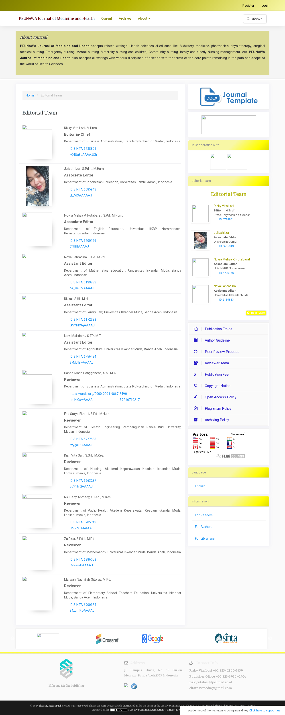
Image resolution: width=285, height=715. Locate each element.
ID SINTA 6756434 (83, 356)
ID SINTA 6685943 (83, 189)
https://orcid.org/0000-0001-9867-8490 (98, 393)
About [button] (143, 18)
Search (257, 18)
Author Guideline (217, 340)
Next (270, 638)
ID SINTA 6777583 (83, 439)
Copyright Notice (218, 386)
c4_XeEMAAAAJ (82, 288)
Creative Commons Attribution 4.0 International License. (161, 709)
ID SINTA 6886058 (83, 559)
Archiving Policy (217, 420)
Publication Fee (217, 374)
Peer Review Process (222, 352)
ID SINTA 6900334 (83, 604)
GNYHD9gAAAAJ (82, 325)
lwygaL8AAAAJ (81, 445)
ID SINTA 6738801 (83, 148)
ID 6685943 (226, 246)
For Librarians (205, 538)
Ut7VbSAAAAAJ (82, 528)
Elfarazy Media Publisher (52, 705)
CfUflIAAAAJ (79, 246)
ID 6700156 (226, 273)
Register (248, 5)
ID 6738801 (226, 219)
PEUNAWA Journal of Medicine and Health (57, 18)
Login (266, 5)
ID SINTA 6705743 (83, 522)
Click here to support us (264, 710)
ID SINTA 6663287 (83, 480)
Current (106, 18)
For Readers (204, 515)
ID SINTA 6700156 (83, 240)
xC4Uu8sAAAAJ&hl (84, 154)
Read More (258, 312)
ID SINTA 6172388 (83, 319)
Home (30, 95)
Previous (12, 638)
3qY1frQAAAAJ (81, 486)
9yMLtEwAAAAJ (82, 362)
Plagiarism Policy (218, 408)
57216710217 (130, 400)
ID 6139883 (226, 299)
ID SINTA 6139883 (83, 282)
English (200, 486)
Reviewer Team (217, 363)
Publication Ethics (218, 329)
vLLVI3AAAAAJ (81, 195)
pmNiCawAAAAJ (82, 400)
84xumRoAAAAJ (82, 610)
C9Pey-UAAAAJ (81, 565)
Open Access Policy (220, 397)
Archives (125, 18)
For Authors (203, 527)
